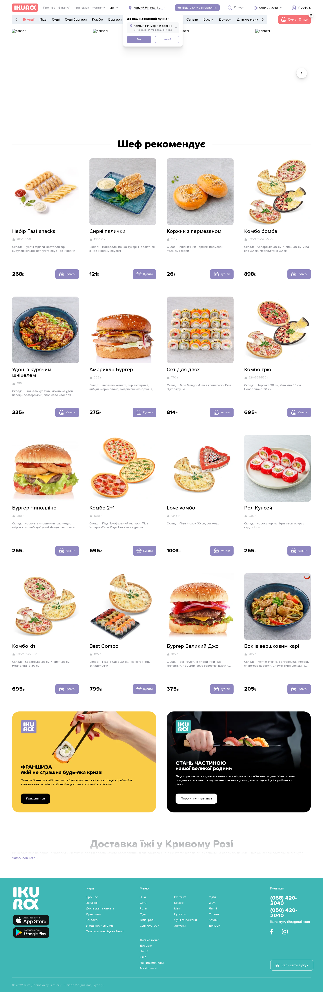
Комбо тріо (257, 369)
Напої (144, 951)
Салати (192, 19)
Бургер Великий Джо (193, 646)
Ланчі (213, 908)
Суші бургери (76, 19)
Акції (30, 19)
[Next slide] (301, 73)
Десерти (146, 945)
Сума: (294, 19)
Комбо (97, 19)
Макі (177, 908)
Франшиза (81, 7)
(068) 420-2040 (283, 900)
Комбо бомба (260, 231)
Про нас (49, 7)
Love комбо (181, 508)
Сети (143, 902)
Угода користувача (100, 925)
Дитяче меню (248, 19)
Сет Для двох (183, 369)
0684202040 (268, 7)
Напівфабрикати (152, 962)
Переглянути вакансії (196, 798)
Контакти (99, 7)
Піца (43, 19)
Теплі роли (147, 920)
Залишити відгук (294, 965)
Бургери (115, 19)
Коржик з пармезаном (194, 231)
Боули (208, 19)
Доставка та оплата (100, 908)
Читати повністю (23, 858)
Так (139, 39)
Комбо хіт (24, 646)
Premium (180, 897)
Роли (143, 908)
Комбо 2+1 (101, 508)
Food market (148, 968)
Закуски (180, 925)
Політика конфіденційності (105, 931)
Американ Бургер (111, 369)
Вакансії (64, 7)
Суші (56, 19)
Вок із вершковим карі (271, 646)
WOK (212, 902)
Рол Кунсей (258, 508)
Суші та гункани (185, 920)
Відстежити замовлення (199, 7)
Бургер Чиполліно (34, 508)
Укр (111, 7)
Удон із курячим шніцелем (31, 372)
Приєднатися (35, 798)
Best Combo (103, 646)
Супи (212, 897)
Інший (167, 39)
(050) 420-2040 (283, 913)
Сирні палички (107, 231)
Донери (225, 19)
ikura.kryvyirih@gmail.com (290, 922)
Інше (143, 957)
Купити (70, 274)
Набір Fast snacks (33, 231)
